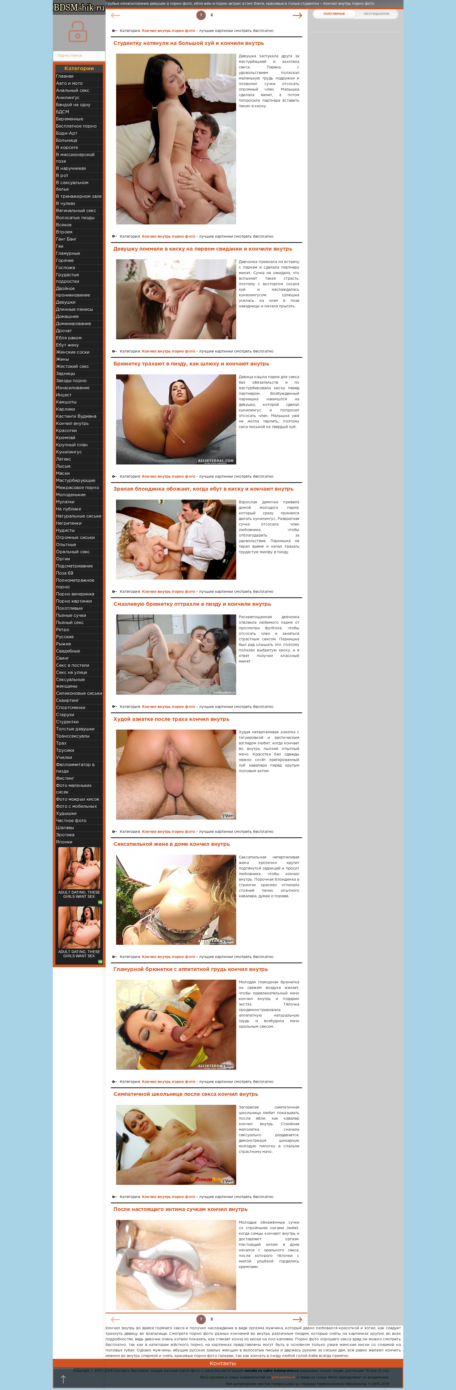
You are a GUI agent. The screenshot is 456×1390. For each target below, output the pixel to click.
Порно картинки (74, 601)
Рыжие (63, 644)
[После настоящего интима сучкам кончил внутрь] (176, 1265)
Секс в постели (72, 666)
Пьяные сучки (71, 616)
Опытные (66, 545)
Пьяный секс (70, 623)
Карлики (65, 409)
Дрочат (64, 331)
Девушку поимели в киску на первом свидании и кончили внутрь (202, 249)
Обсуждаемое (376, 14)
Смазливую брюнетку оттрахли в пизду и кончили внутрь (192, 604)
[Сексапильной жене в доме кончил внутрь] (176, 900)
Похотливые (69, 609)
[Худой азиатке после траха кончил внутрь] (176, 775)
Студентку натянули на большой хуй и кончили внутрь (188, 43)
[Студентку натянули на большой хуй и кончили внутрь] (176, 139)
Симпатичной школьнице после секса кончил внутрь (185, 1094)
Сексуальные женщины (70, 683)
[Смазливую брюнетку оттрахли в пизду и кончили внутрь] (176, 654)
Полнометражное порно (75, 584)
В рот (62, 176)
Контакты (223, 1363)
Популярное (334, 14)
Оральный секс (73, 552)
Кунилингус (69, 452)
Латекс (63, 459)
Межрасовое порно (77, 488)
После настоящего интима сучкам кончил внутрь (180, 1209)
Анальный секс (72, 91)
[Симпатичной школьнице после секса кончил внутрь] (176, 1145)
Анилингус (68, 98)
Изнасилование (72, 388)
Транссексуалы (72, 736)
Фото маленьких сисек (74, 789)
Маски (63, 474)
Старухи (65, 715)
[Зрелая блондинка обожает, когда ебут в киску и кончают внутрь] (176, 540)
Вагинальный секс (76, 211)
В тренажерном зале (79, 197)
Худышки (66, 814)
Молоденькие (71, 495)
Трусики (65, 751)
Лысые (63, 466)
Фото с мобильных (76, 807)
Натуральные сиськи (78, 516)
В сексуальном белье (72, 186)
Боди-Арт (66, 133)
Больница (66, 141)
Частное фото (71, 821)
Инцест (64, 395)
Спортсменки (70, 708)
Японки (64, 842)
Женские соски (72, 352)
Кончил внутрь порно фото (168, 30)
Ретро (62, 630)
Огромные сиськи (75, 538)
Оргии (63, 559)
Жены (62, 359)
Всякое (64, 225)
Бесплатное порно (76, 126)
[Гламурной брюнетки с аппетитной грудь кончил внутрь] (176, 1025)
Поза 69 (64, 573)
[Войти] (77, 31)
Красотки (66, 431)
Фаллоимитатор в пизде (75, 768)
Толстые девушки (75, 729)
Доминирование (73, 324)
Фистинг (65, 779)
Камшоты (66, 402)
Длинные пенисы (74, 310)
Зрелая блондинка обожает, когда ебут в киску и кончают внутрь (203, 489)
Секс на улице (71, 673)
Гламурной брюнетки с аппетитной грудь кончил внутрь (190, 969)
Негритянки (69, 523)
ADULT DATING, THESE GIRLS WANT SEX (79, 894)
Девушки (65, 302)
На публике (68, 509)
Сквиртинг (67, 701)
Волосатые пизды (75, 218)
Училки (64, 758)
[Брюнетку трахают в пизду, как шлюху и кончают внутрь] (176, 419)
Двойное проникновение (73, 292)
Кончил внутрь (72, 424)
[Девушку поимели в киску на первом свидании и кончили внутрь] (176, 299)
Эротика (65, 835)
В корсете (67, 148)
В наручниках (71, 169)
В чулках (65, 204)
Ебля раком (69, 338)
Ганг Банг (66, 239)
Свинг (62, 658)
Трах (61, 743)
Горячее (65, 261)
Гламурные (68, 254)
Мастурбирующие (75, 481)
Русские (65, 637)
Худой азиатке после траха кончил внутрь (171, 719)
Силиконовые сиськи (79, 694)
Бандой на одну (73, 105)
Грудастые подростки (67, 278)
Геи (60, 246)
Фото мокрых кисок (77, 799)
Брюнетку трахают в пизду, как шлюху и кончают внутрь (191, 363)
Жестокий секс (72, 367)
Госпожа (65, 268)
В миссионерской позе (75, 158)
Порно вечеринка (75, 594)
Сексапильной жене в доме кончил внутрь (171, 844)
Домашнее (67, 317)
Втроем (64, 232)
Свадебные (68, 651)
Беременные (69, 119)
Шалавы (65, 828)
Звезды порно (71, 381)
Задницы (65, 374)
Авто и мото (69, 84)
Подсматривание (74, 566)
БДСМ (62, 112)
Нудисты (65, 531)
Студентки (67, 722)
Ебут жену (67, 345)
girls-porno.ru (283, 1377)
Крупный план (72, 445)
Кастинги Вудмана (76, 417)
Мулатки (65, 502)
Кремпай (65, 438)
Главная (64, 76)
